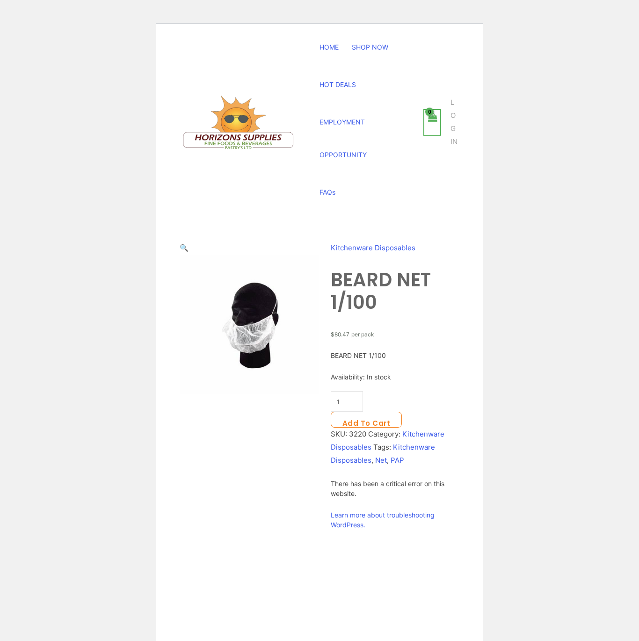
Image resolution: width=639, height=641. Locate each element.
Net (381, 460)
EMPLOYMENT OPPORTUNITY (343, 138)
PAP (397, 460)
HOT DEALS (338, 84)
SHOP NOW (370, 47)
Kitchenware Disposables (373, 247)
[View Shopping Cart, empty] (432, 122)
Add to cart (366, 423)
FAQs (327, 192)
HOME (329, 47)
